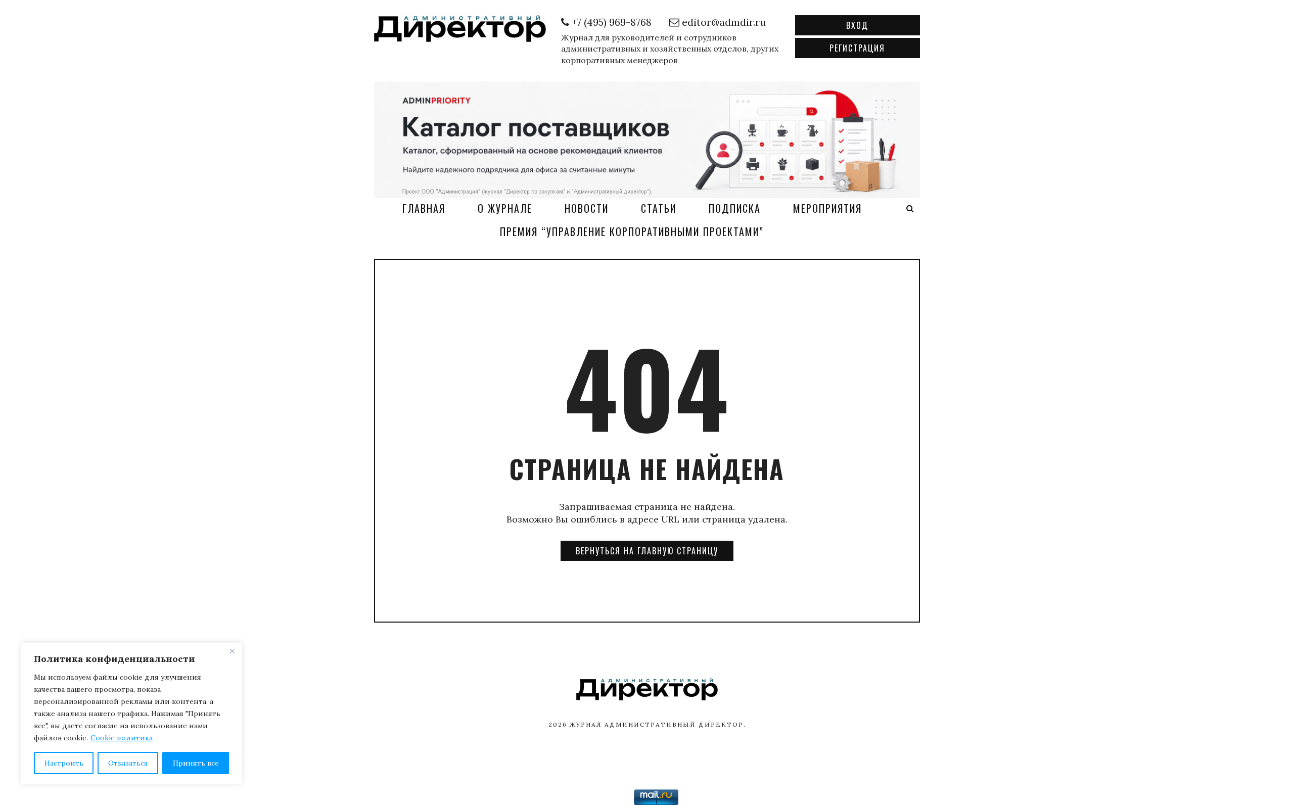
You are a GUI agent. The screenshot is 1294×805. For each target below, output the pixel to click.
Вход (857, 25)
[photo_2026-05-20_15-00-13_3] (647, 138)
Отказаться (128, 763)
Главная (423, 208)
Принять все (196, 763)
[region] (131, 713)
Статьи (658, 208)
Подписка (735, 208)
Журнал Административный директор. (658, 724)
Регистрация (857, 48)
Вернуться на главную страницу (647, 551)
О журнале (505, 208)
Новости (587, 208)
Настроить (63, 763)
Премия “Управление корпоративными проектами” (632, 231)
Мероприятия (827, 208)
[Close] (232, 651)
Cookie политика (121, 737)
